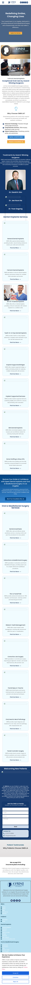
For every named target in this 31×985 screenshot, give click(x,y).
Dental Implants (6, 924)
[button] (3, 2)
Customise (15, 977)
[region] (15, 968)
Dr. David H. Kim (15, 192)
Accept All (15, 973)
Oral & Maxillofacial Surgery (10, 942)
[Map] (27, 2)
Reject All (15, 981)
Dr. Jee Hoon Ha (15, 200)
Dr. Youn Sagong (15, 209)
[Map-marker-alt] (19, 900)
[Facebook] (21, 2)
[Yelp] (23, 2)
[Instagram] (25, 2)
